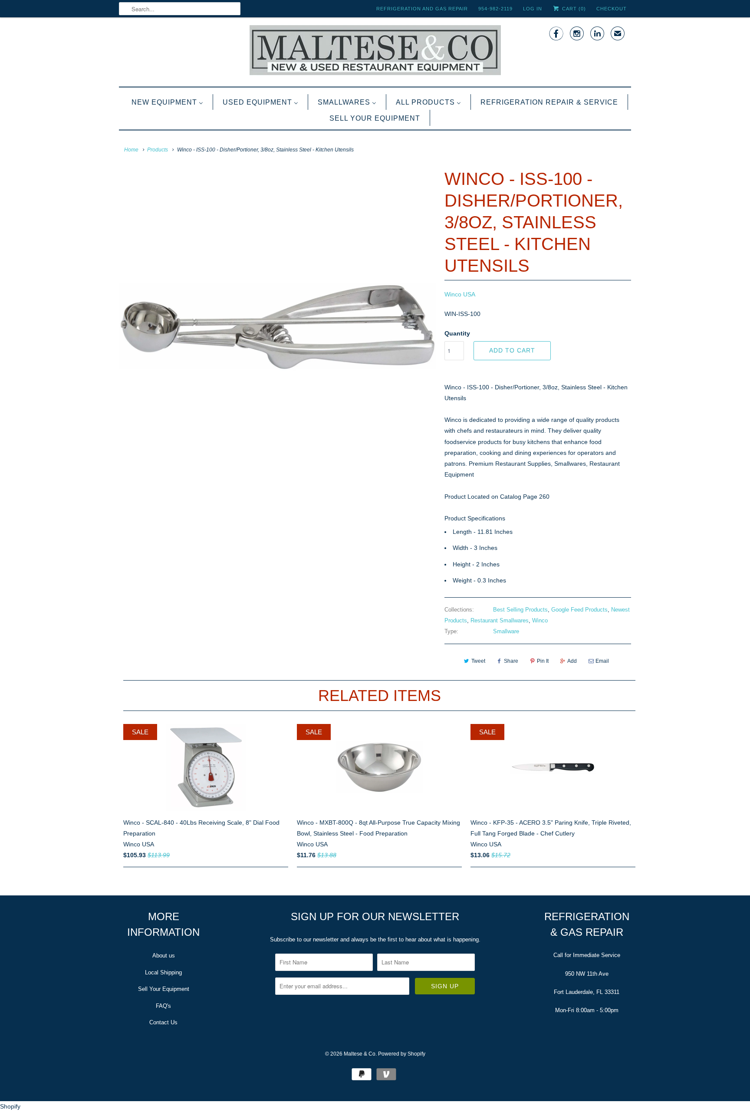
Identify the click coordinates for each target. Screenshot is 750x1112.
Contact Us (163, 1022)
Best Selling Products (520, 609)
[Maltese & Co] (375, 51)
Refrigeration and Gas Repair (422, 8)
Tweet (478, 661)
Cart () (573, 8)
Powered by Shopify (401, 1054)
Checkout (611, 8)
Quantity (457, 333)
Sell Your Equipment (163, 989)
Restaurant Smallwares (499, 620)
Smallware (506, 631)
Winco (540, 620)
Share (511, 661)
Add (572, 661)
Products (157, 150)
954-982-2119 (495, 8)
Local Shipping (163, 972)
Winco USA (459, 294)
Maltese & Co (359, 1054)
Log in (532, 8)
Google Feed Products (579, 609)
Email (602, 661)
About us (163, 955)
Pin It (543, 661)
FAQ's (163, 1006)
